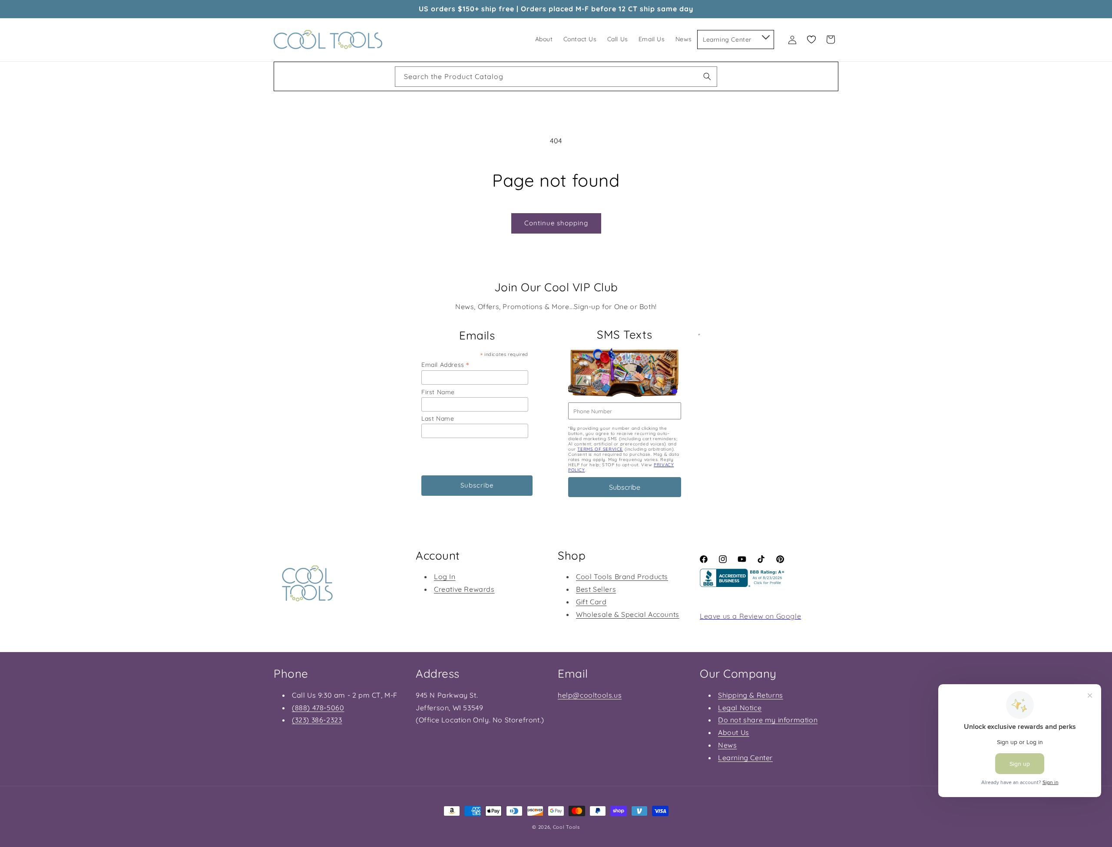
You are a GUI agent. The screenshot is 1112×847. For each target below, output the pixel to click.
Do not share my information (767, 719)
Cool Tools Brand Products (622, 576)
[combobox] (556, 76)
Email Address (445, 364)
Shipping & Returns (750, 695)
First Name (438, 392)
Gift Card (591, 601)
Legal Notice (739, 707)
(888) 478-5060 (318, 707)
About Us (733, 732)
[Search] (707, 76)
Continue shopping (556, 223)
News (727, 745)
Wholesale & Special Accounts (627, 614)
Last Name (437, 418)
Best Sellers (596, 589)
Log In (445, 576)
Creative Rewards (464, 589)
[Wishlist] (811, 39)
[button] (765, 35)
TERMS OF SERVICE (600, 449)
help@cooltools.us (590, 695)
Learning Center (745, 757)
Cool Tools (566, 827)
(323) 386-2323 (317, 719)
